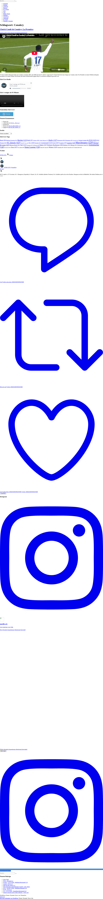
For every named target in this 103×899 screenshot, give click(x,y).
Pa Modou (36, 145)
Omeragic (29, 145)
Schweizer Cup (83, 145)
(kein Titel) (6, 879)
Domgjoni (61, 140)
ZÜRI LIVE (7, 167)
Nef (23, 145)
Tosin (46, 147)
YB (65, 147)
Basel (3, 140)
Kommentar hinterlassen (21, 32)
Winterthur (60, 147)
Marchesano (84, 142)
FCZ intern (6, 9)
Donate (8, 114)
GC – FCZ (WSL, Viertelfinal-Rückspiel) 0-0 (14, 891)
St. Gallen (21, 147)
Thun (42, 147)
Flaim (4, 127)
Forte (22, 143)
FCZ (92, 140)
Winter (53, 147)
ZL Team (5, 19)
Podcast (5, 8)
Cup (4, 12)
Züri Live (2, 896)
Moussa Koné (14, 145)
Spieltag (5, 5)
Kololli (38, 143)
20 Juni (2, 169)
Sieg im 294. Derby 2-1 (15, 126)
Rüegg (74, 145)
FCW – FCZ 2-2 (15, 123)
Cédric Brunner (44, 140)
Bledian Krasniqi (11, 140)
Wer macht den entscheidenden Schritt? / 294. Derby (16, 886)
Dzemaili (75, 140)
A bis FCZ (6, 16)
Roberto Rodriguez (55, 145)
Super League (32, 147)
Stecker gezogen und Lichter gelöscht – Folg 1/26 (15, 892)
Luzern (71, 143)
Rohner (66, 145)
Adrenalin (5, 18)
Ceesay (36, 140)
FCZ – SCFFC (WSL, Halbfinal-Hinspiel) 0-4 (15, 888)
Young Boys (70, 147)
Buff (30, 140)
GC (32, 143)
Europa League (84, 140)
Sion (14, 147)
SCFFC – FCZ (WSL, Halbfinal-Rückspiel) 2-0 (15, 882)
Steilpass (5, 15)
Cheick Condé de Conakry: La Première (16, 29)
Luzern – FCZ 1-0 (8, 884)
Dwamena (69, 140)
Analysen (5, 6)
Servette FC (8, 147)
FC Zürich (13, 143)
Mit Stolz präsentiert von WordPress (9, 898)
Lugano (63, 143)
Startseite (5, 3)
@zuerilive (13, 167)
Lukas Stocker (10, 32)
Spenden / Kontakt (8, 21)
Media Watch (6, 14)
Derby (53, 140)
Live (55, 143)
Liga (4, 11)
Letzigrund (46, 143)
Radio (43, 145)
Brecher (22, 140)
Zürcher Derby (78, 147)
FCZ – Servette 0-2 (8, 881)
